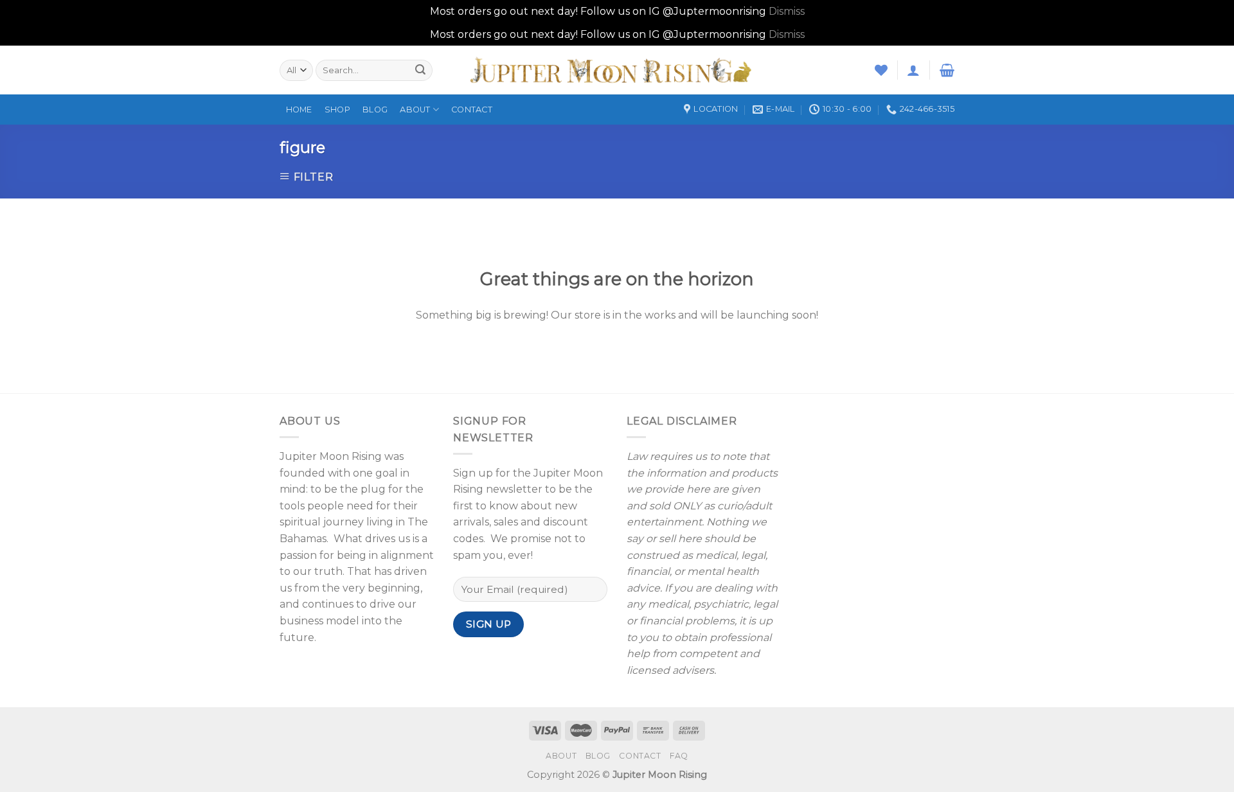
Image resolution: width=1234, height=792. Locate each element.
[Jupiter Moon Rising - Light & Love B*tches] (617, 70)
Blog (375, 109)
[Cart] (947, 70)
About (415, 109)
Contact (471, 109)
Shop (337, 109)
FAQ (679, 756)
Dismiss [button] (787, 11)
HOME (299, 109)
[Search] (420, 70)
